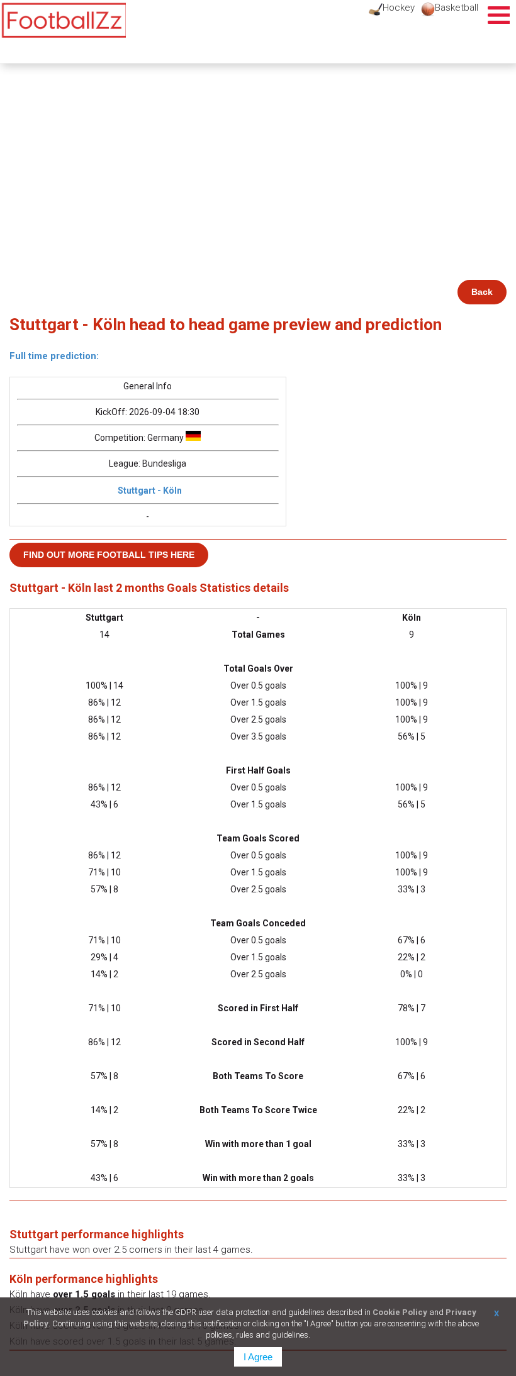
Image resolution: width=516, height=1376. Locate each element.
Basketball (456, 7)
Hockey (399, 7)
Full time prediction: (54, 356)
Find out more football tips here (108, 555)
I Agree (258, 1356)
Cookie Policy (400, 1312)
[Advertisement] (258, 185)
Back (482, 292)
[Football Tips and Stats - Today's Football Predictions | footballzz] (63, 20)
